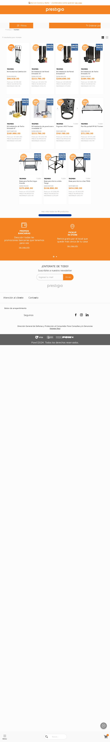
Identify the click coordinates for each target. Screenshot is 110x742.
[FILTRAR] (21, 25)
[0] (105, 736)
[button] (75, 25)
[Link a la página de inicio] (8, 29)
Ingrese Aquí (55, 328)
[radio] (103, 37)
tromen (16, 30)
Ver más (78, 3)
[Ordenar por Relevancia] (93, 25)
